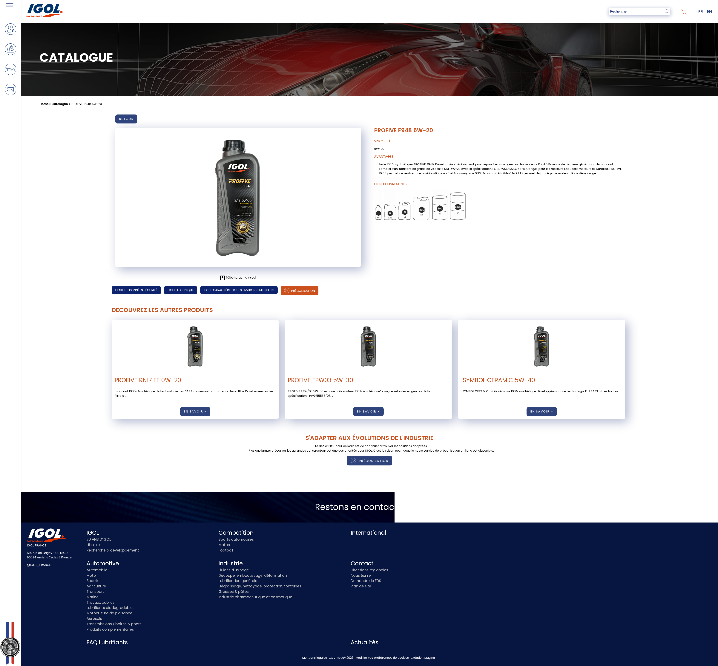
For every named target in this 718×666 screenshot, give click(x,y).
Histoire (93, 544)
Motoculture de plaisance (109, 613)
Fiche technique (181, 290)
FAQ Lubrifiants (107, 642)
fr (700, 11)
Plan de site (361, 586)
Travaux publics (100, 602)
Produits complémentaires (110, 629)
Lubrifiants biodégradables (110, 607)
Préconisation (302, 291)
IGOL (93, 533)
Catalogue (59, 104)
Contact (362, 563)
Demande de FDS (366, 580)
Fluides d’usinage (234, 570)
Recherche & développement (113, 550)
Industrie (231, 563)
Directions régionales (369, 570)
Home (44, 104)
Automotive (103, 563)
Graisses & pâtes (234, 591)
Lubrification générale (238, 580)
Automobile (97, 570)
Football (226, 550)
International (368, 533)
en (709, 11)
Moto (91, 575)
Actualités (364, 642)
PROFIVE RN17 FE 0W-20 (148, 380)
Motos (224, 544)
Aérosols (94, 618)
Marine (93, 597)
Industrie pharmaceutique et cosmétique (255, 597)
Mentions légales (314, 658)
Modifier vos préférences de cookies (382, 658)
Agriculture (96, 586)
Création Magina (423, 658)
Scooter (94, 580)
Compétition (236, 533)
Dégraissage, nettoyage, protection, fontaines (260, 586)
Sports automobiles (236, 539)
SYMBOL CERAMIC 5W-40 (499, 380)
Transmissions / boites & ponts (114, 624)
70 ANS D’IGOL (99, 539)
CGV (332, 658)
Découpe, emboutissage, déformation (253, 575)
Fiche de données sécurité (136, 290)
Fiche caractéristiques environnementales (239, 290)
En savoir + (195, 411)
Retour (126, 119)
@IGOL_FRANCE (39, 565)
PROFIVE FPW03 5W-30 (320, 380)
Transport (95, 591)
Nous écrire (361, 575)
